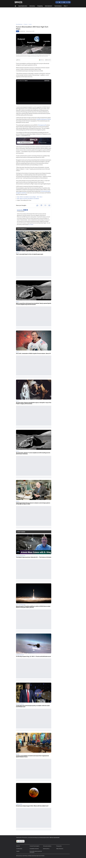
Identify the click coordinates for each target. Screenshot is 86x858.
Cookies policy (19, 848)
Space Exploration (22, 6)
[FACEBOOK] (24, 210)
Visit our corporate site (54, 837)
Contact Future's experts (34, 846)
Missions (25, 24)
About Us (18, 846)
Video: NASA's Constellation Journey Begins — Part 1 (28, 196)
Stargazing (40, 6)
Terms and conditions (47, 846)
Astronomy (32, 6)
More (65, 6)
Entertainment (48, 6)
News (17, 31)
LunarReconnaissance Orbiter (43, 119)
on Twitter (31, 224)
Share (19, 59)
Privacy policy (59, 846)
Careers (17, 851)
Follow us (42, 59)
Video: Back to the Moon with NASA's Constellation (28, 198)
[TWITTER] (25, 210)
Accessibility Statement (34, 848)
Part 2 (41, 196)
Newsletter (49, 59)
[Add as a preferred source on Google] (20, 841)
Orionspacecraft (42, 125)
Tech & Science (58, 6)
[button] (68, 2)
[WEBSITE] (27, 210)
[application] (33, 92)
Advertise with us (46, 848)
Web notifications (59, 848)
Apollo (30, 24)
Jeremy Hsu (23, 31)
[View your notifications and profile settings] (64, 2)
